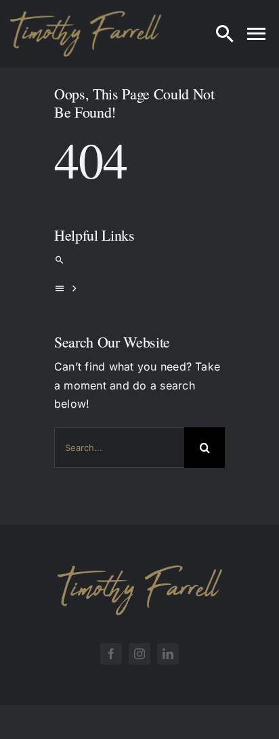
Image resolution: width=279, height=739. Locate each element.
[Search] (225, 34)
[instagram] (139, 654)
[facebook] (111, 654)
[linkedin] (168, 654)
